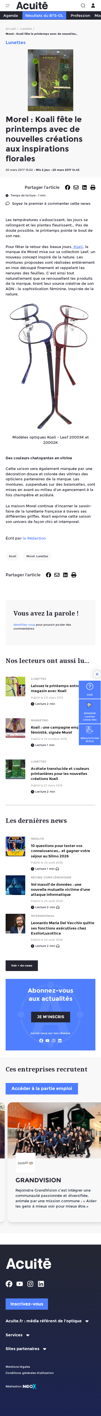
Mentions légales (18, 1367)
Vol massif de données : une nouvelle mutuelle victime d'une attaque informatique (60, 889)
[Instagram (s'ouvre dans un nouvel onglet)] (54, 1041)
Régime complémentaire (51, 877)
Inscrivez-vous (26, 1304)
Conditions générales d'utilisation (30, 1373)
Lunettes (38, 679)
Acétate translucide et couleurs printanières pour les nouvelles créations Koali (60, 773)
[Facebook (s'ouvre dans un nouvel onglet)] (41, 1041)
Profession (80, 15)
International (42, 916)
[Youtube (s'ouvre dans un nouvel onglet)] (47, 1041)
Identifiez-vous (24, 624)
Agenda (10, 15)
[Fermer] (97, 674)
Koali (77, 246)
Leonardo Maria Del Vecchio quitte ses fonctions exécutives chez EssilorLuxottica (62, 928)
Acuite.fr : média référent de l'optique (44, 1321)
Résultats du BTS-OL (44, 15)
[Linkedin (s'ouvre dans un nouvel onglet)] (60, 1041)
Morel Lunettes (37, 556)
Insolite (37, 839)
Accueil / (12, 29)
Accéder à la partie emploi (42, 1088)
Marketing (40, 720)
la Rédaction (34, 538)
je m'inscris (50, 1016)
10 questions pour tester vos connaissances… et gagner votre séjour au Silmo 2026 (60, 850)
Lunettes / (27, 29)
